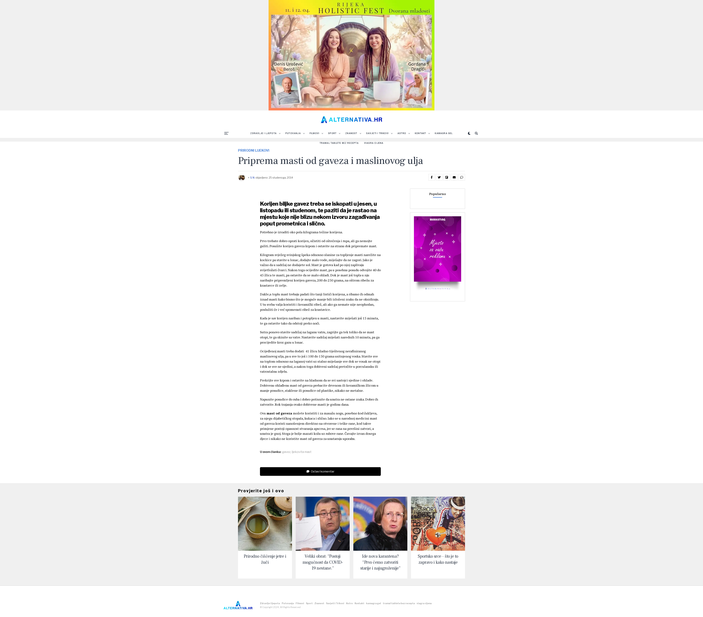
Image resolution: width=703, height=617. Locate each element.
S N (252, 177)
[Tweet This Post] (439, 177)
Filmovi (314, 133)
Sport (332, 133)
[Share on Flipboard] (446, 177)
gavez (286, 452)
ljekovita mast (301, 452)
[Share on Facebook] (431, 177)
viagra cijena (374, 143)
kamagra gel (444, 133)
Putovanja (293, 133)
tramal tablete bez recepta (339, 143)
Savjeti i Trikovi (377, 133)
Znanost (351, 133)
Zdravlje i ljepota (263, 133)
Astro (401, 133)
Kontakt (420, 133)
